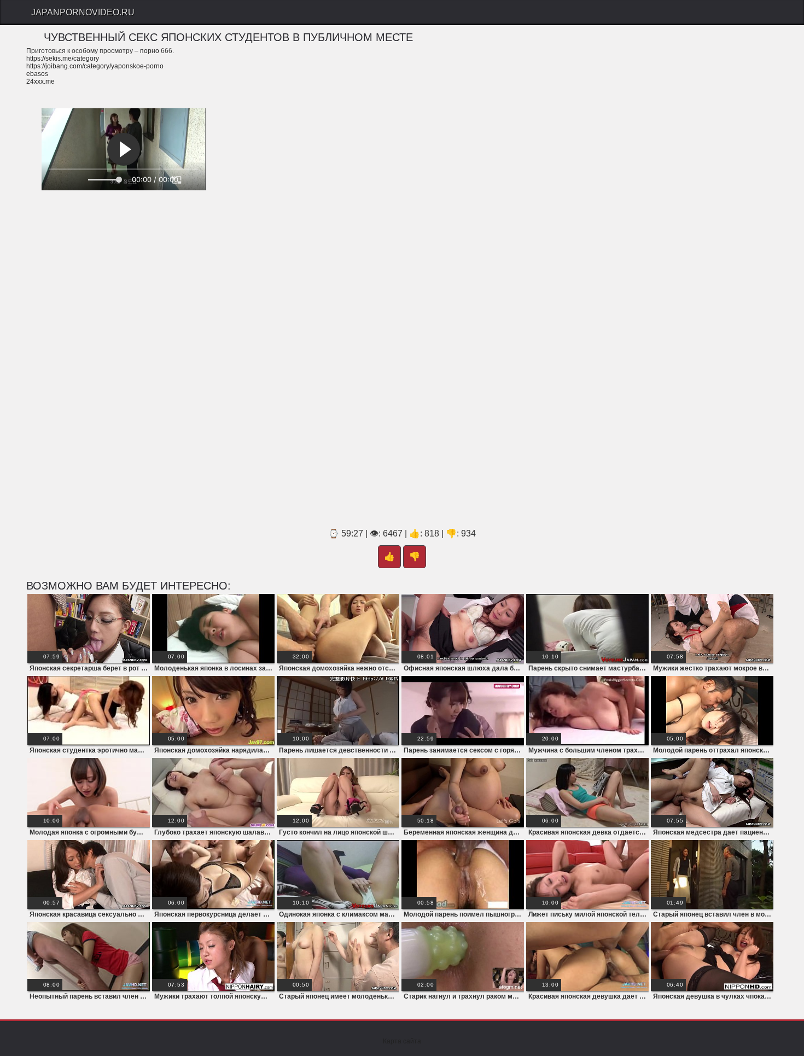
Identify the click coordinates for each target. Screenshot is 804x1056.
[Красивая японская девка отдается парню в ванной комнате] (587, 792)
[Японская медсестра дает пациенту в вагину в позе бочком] (712, 792)
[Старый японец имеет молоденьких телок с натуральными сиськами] (338, 956)
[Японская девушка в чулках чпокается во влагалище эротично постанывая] (712, 956)
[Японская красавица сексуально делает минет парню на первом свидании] (88, 874)
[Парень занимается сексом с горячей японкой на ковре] (462, 710)
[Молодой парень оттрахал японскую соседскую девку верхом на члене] (712, 710)
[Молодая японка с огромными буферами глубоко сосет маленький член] (88, 792)
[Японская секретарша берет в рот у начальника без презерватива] (88, 628)
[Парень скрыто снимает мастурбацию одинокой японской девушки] (587, 628)
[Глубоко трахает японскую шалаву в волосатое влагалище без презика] (213, 792)
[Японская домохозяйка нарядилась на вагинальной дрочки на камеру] (213, 710)
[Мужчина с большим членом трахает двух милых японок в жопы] (587, 710)
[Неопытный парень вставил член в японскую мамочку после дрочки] (88, 956)
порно (149, 51)
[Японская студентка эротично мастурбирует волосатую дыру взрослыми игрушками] (88, 710)
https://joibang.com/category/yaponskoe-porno (95, 66)
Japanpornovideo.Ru (83, 12)
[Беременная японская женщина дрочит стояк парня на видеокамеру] (462, 792)
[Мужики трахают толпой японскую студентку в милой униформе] (213, 956)
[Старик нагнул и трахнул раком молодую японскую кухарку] (462, 956)
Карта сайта (402, 1041)
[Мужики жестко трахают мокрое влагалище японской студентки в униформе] (712, 628)
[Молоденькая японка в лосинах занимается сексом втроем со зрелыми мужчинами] (213, 628)
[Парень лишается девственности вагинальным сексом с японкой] (338, 710)
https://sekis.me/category (62, 58)
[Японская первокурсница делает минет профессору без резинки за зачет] (213, 874)
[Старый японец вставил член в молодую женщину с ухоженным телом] (712, 874)
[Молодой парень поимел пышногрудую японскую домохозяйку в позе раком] (462, 874)
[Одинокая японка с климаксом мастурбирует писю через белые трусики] (338, 874)
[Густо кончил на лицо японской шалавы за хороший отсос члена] (338, 792)
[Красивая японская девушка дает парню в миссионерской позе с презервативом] (587, 956)
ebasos (37, 74)
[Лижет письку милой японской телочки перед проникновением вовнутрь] (587, 874)
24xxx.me (40, 81)
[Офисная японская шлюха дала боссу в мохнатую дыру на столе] (462, 628)
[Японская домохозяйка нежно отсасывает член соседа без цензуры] (338, 628)
